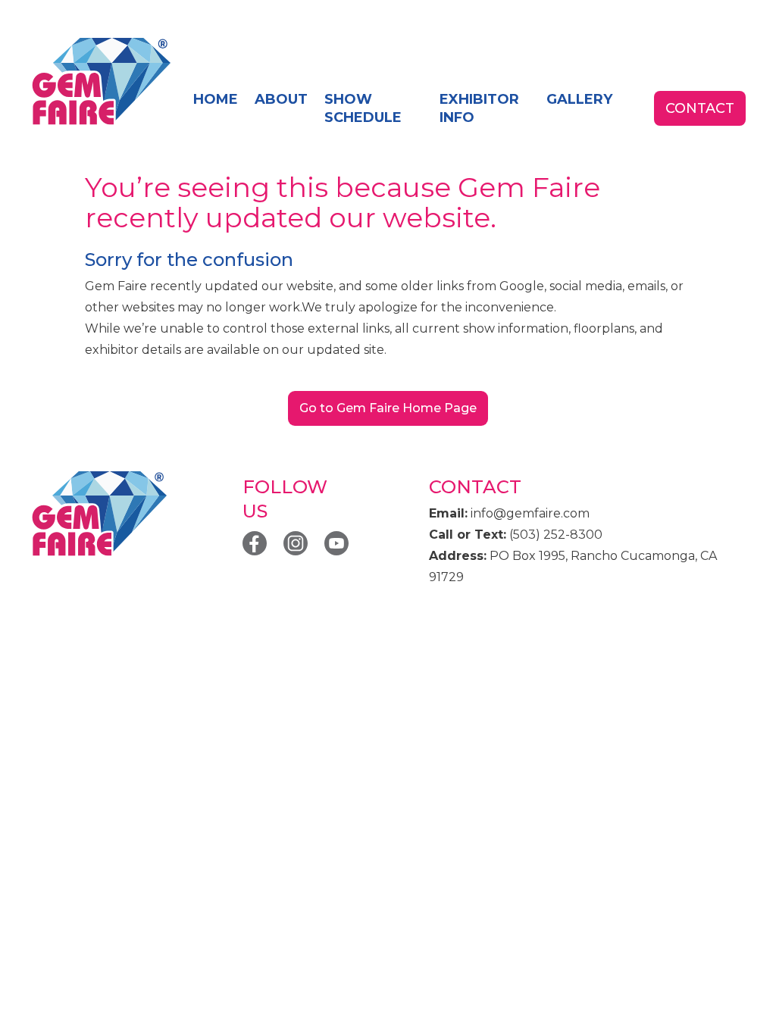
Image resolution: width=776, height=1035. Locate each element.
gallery (579, 99)
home (215, 99)
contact (699, 108)
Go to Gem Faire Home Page (388, 408)
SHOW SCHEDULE (363, 108)
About (281, 99)
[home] (100, 82)
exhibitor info (479, 108)
